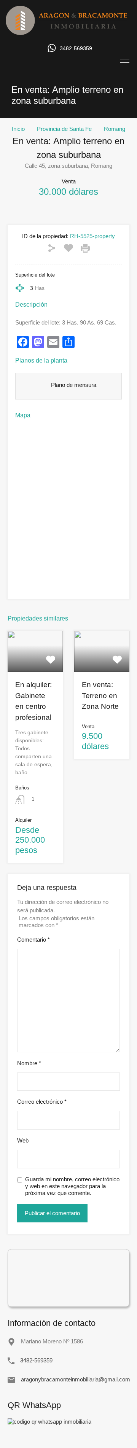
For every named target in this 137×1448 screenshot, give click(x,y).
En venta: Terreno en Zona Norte (100, 695)
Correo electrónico (42, 1101)
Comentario (33, 939)
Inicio (18, 129)
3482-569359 (76, 48)
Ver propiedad (35, 664)
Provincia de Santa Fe (64, 129)
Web (23, 1140)
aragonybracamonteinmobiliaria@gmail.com (68, 1379)
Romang (114, 129)
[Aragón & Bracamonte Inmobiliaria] (68, 31)
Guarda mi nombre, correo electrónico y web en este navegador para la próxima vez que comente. (72, 1186)
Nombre (29, 1063)
